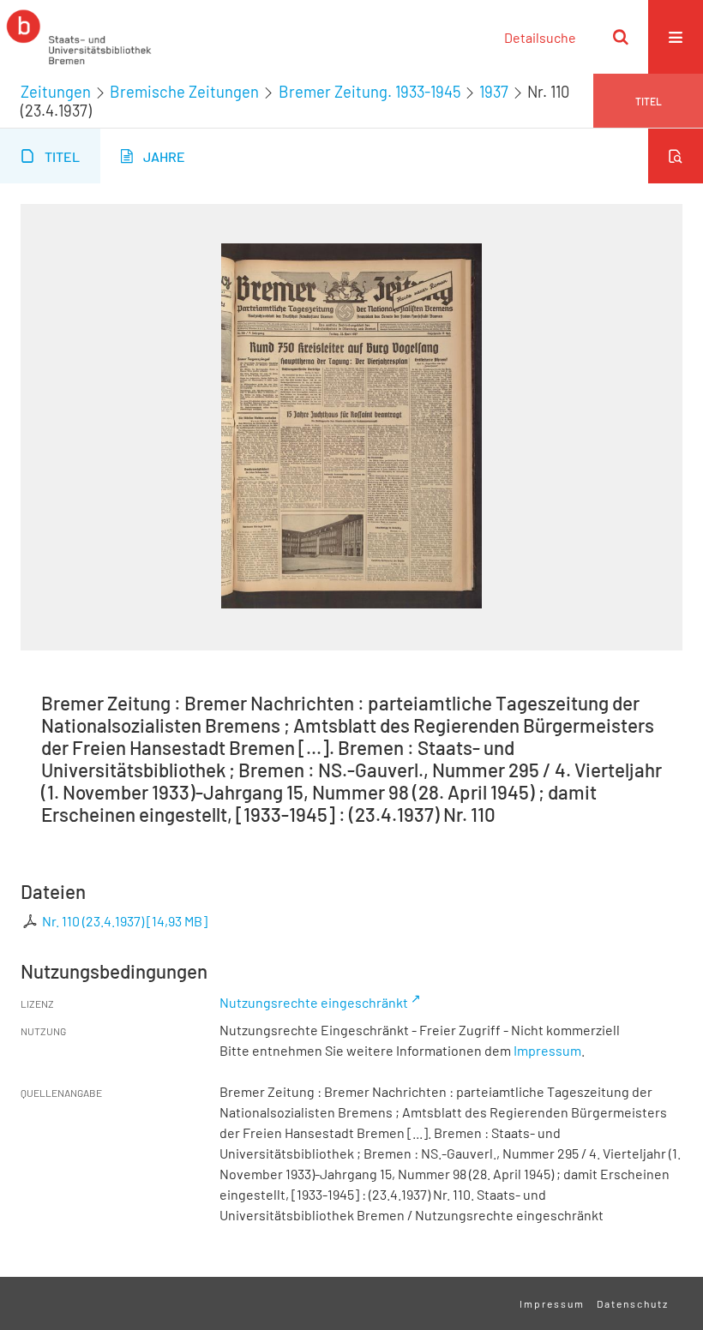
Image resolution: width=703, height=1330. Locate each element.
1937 (493, 91)
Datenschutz (633, 1303)
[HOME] (79, 37)
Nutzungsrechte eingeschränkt (313, 1002)
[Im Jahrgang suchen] (675, 156)
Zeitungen (56, 91)
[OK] (620, 37)
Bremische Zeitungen (184, 91)
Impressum (547, 1050)
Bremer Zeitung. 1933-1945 (369, 91)
